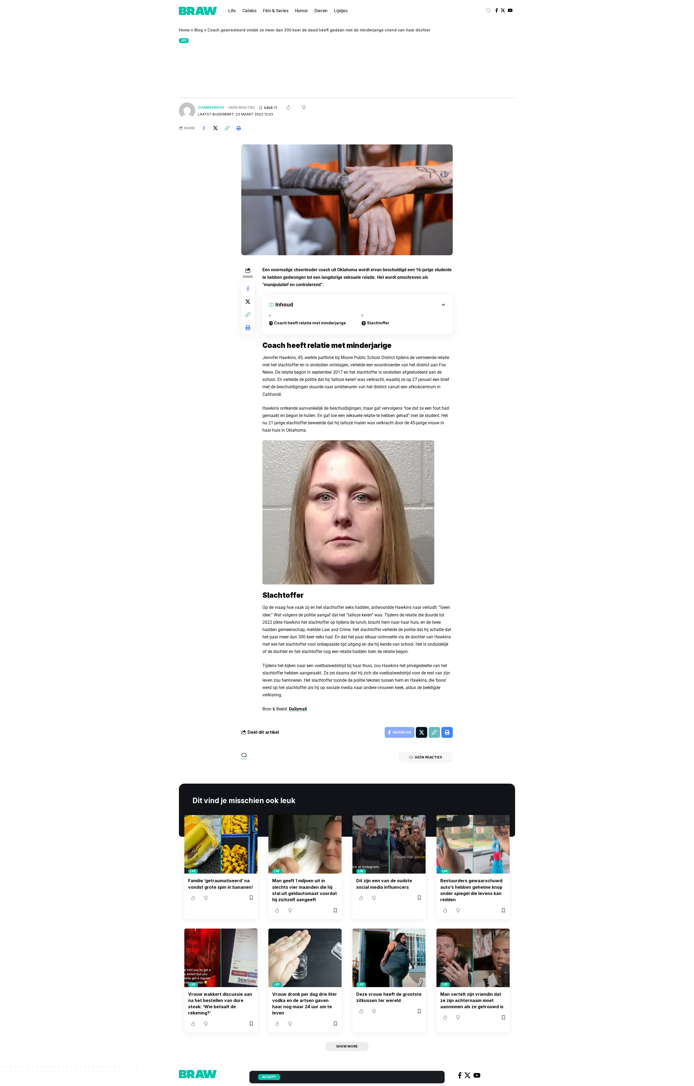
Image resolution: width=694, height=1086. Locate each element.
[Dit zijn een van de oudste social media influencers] (389, 844)
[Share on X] (215, 128)
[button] (226, 128)
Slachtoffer (378, 323)
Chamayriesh (211, 107)
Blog (198, 30)
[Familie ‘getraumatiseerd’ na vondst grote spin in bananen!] (221, 844)
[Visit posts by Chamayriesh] (187, 110)
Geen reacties (242, 107)
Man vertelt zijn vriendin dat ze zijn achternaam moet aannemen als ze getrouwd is (471, 1000)
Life (184, 40)
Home (184, 30)
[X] (502, 10)
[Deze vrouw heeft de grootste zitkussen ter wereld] (389, 958)
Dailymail (298, 709)
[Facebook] (496, 10)
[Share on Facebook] (203, 128)
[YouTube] (510, 10)
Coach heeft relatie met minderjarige (310, 323)
